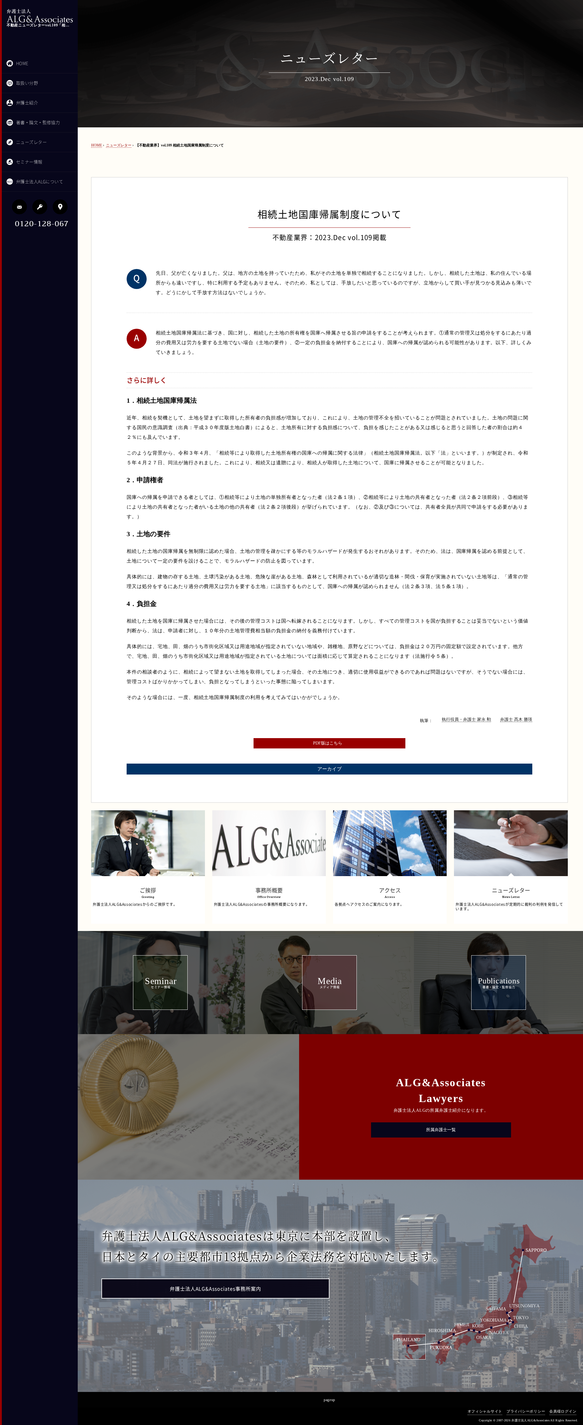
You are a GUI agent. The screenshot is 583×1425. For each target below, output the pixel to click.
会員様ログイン (562, 1411)
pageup (329, 1400)
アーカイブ (329, 768)
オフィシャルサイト (485, 1411)
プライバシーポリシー (525, 1411)
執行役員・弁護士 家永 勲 (466, 720)
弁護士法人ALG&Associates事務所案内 (215, 1288)
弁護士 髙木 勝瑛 (516, 720)
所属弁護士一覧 (441, 1130)
